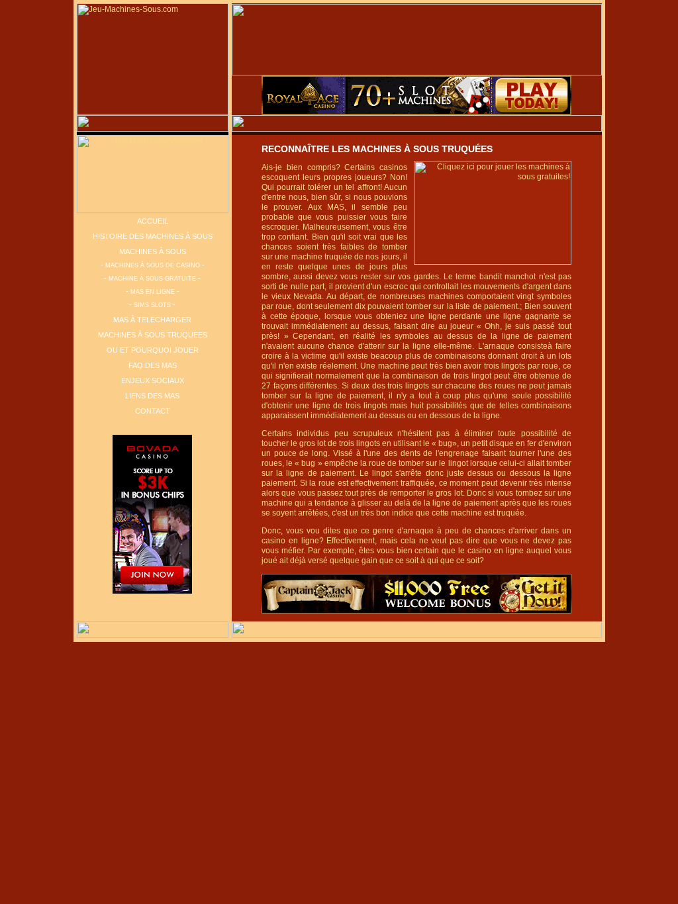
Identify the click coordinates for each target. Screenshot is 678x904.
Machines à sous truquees (152, 335)
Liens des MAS (152, 396)
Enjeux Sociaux (152, 380)
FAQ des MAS (152, 365)
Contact (152, 411)
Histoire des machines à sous (153, 236)
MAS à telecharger (152, 320)
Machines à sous (152, 251)
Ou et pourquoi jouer (153, 350)
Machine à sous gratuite (152, 278)
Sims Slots (152, 305)
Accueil (152, 221)
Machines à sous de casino (152, 265)
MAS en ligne (152, 292)
